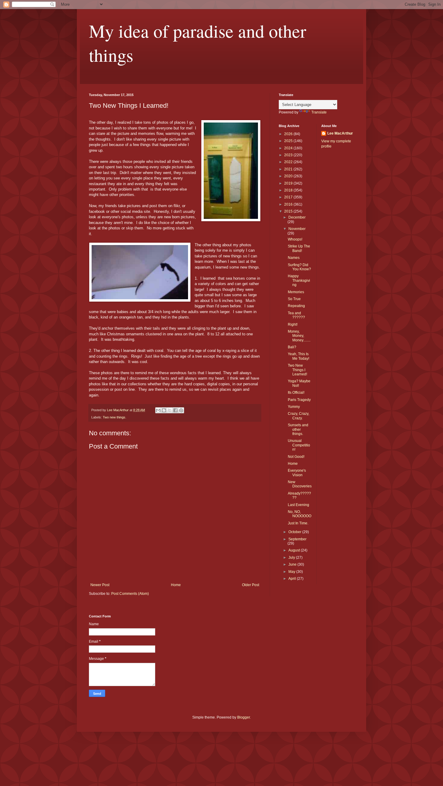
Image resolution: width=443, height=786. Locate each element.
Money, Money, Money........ (299, 335)
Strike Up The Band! (299, 248)
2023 (289, 155)
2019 (289, 183)
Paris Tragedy (299, 400)
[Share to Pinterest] (181, 410)
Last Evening (298, 505)
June (292, 564)
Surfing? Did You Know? (299, 267)
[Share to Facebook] (175, 410)
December (297, 217)
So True (294, 299)
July (292, 557)
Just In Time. (298, 523)
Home (176, 585)
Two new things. (114, 417)
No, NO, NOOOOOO (299, 514)
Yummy (294, 407)
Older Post (250, 585)
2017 (289, 197)
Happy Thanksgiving (299, 280)
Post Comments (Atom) (130, 594)
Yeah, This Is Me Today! (298, 356)
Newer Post (99, 585)
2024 (289, 148)
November (297, 229)
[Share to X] (170, 410)
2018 (289, 190)
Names (294, 258)
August (294, 550)
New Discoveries (300, 484)
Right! (292, 324)
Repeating (296, 306)
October (295, 532)
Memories (296, 292)
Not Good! (296, 457)
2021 (289, 169)
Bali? (292, 347)
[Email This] (158, 410)
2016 (289, 204)
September (297, 539)
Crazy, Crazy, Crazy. (298, 416)
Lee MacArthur (340, 133)
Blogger (243, 717)
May (292, 572)
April (292, 578)
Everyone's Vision (297, 472)
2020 (289, 176)
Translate (319, 112)
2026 (289, 134)
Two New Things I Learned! (297, 369)
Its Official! (296, 392)
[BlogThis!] (164, 410)
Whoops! (295, 239)
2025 (289, 141)
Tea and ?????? (296, 315)
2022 (289, 162)
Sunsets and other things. (298, 429)
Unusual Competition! (299, 445)
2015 (289, 211)
